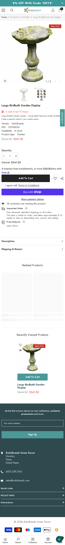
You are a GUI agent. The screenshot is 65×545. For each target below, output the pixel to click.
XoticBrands (18, 123)
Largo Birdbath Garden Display (30, 386)
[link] (55, 178)
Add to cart (26, 178)
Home (4, 17)
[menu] (3, 10)
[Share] (61, 178)
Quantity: (7, 150)
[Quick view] (20, 350)
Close (62, 3)
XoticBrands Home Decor (37, 522)
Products (14, 17)
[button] (55, 81)
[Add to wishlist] (20, 345)
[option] (32, 53)
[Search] (12, 10)
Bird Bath (26, 17)
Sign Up (32, 434)
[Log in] (53, 10)
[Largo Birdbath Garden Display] (32, 357)
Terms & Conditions (28, 185)
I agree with (11, 185)
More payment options (32, 199)
